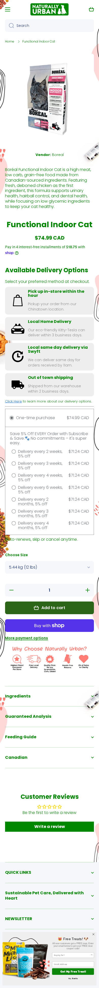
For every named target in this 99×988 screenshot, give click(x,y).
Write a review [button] (49, 826)
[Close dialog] (93, 934)
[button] (91, 9)
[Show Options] (91, 955)
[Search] (9, 25)
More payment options (26, 638)
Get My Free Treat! (73, 971)
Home (9, 42)
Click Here (13, 401)
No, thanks (73, 978)
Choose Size (16, 555)
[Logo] (49, 9)
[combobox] (49, 25)
